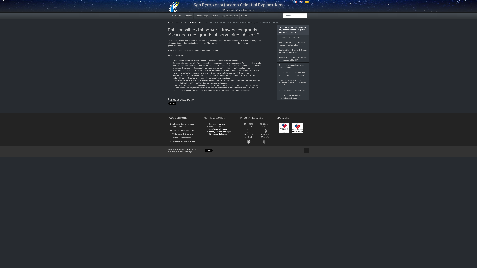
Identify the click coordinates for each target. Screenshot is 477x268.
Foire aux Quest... (196, 22)
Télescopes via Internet (218, 134)
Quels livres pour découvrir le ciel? (292, 90)
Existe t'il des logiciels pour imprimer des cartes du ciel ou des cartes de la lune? (293, 82)
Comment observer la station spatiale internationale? (290, 96)
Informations (176, 15)
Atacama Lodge (201, 15)
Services (188, 15)
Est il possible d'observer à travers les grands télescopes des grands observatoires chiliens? (292, 29)
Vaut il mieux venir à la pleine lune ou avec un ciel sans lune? (292, 43)
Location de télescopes (218, 129)
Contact (244, 15)
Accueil (170, 22)
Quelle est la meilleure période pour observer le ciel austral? (293, 51)
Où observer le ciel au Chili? (290, 37)
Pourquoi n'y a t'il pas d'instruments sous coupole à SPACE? (293, 58)
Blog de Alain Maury (230, 15)
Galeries (215, 15)
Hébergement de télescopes (220, 131)
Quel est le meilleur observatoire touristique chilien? (291, 66)
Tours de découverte (217, 124)
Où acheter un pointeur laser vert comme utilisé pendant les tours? (292, 73)
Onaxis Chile (190, 149)
